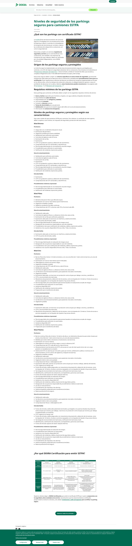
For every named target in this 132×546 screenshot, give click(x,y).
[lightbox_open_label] (66, 476)
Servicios (32, 5)
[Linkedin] (16, 529)
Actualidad (49, 5)
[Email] (19, 529)
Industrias (40, 5)
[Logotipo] (22, 5)
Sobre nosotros (59, 5)
